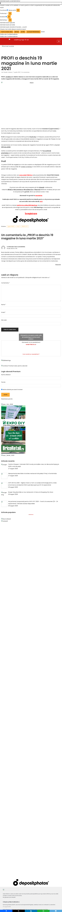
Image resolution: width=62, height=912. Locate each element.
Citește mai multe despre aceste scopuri (13, 29)
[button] (31, 3)
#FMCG (10, 190)
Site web (4, 320)
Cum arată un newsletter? (31, 354)
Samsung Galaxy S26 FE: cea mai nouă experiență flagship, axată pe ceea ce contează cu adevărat (29, 904)
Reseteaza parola (6, 399)
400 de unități (5, 147)
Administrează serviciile (7, 25)
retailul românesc (26, 167)
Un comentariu (25, 72)
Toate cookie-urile (6, 32)
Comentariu (5, 283)
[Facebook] (6, 911)
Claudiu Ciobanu (7, 72)
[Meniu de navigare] (59, 41)
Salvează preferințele (33, 32)
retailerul (9, 77)
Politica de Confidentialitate (9, 34)
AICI (41, 201)
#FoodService (28, 190)
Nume (3, 304)
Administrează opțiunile (7, 23)
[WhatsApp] (43, 911)
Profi (18, 226)
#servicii (37, 190)
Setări (23, 32)
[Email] (56, 911)
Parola (3, 382)
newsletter (38, 195)
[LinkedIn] (31, 911)
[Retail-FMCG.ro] (21, 41)
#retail (41, 187)
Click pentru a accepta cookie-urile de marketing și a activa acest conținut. (31, 337)
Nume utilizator (6, 375)
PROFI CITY (25, 226)
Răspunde (58, 264)
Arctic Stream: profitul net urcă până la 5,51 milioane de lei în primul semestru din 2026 (25, 909)
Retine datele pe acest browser (12, 389)
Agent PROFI (11, 226)
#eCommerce (18, 190)
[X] (18, 911)
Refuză (17, 32)
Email (3, 312)
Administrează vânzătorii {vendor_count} (13, 27)
